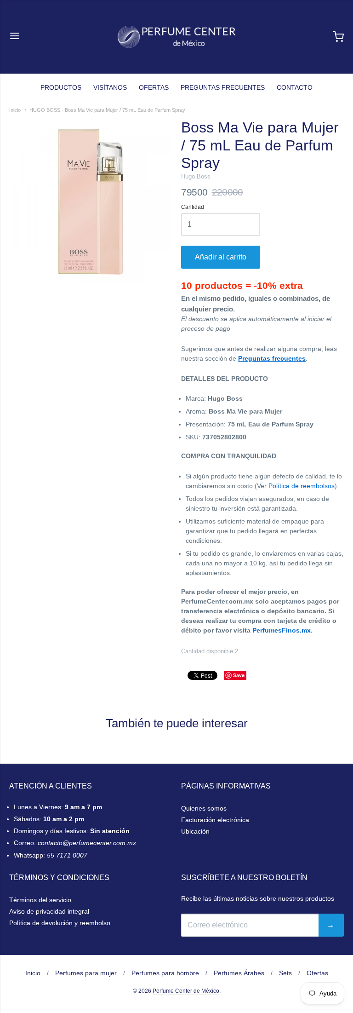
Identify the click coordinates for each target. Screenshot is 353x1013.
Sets (285, 973)
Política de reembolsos (301, 485)
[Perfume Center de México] (176, 37)
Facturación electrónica (215, 819)
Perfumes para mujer (86, 973)
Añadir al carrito (220, 257)
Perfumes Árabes (239, 973)
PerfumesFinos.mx (281, 630)
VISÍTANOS (110, 87)
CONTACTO (295, 87)
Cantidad (192, 207)
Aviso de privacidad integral (49, 911)
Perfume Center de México (186, 991)
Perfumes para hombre (165, 973)
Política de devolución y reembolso (59, 923)
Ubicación (195, 831)
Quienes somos (204, 808)
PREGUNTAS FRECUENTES (223, 87)
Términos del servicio (40, 900)
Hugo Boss (196, 176)
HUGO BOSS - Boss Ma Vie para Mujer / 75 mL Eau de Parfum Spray (107, 110)
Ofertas (317, 973)
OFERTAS (154, 87)
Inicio (15, 110)
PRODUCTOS (60, 87)
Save (239, 675)
